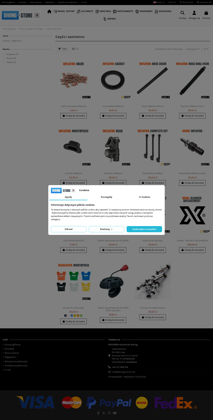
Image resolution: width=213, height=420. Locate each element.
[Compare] (89, 67)
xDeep (11, 62)
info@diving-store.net (123, 372)
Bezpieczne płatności (68, 2)
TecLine (11, 58)
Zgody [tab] (68, 197)
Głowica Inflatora (113, 173)
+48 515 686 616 (120, 367)
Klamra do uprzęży (153, 240)
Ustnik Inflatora (73, 173)
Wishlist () (188, 2)
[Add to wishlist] (89, 61)
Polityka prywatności (16, 365)
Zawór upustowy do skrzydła (113, 240)
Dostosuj (105, 229)
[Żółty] (75, 315)
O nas (84, 2)
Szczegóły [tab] (106, 197)
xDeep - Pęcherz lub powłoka (192, 240)
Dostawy (22, 2)
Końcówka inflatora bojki (192, 173)
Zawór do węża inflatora (73, 106)
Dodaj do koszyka (75, 115)
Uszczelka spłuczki (73, 240)
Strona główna (8, 2)
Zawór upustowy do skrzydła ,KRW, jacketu (113, 309)
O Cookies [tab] (144, 197)
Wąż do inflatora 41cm (192, 106)
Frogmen (12, 54)
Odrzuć (69, 229)
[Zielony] (81, 315)
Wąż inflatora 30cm (152, 106)
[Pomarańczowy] (78, 315)
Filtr (64, 49)
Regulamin (50, 2)
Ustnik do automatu (73, 307)
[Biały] (68, 315)
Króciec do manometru (152, 307)
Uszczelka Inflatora (113, 106)
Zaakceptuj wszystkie (144, 229)
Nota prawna (36, 2)
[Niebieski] (72, 315)
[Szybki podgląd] (89, 72)
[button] (64, 11)
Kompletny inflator (152, 173)
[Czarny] (65, 315)
